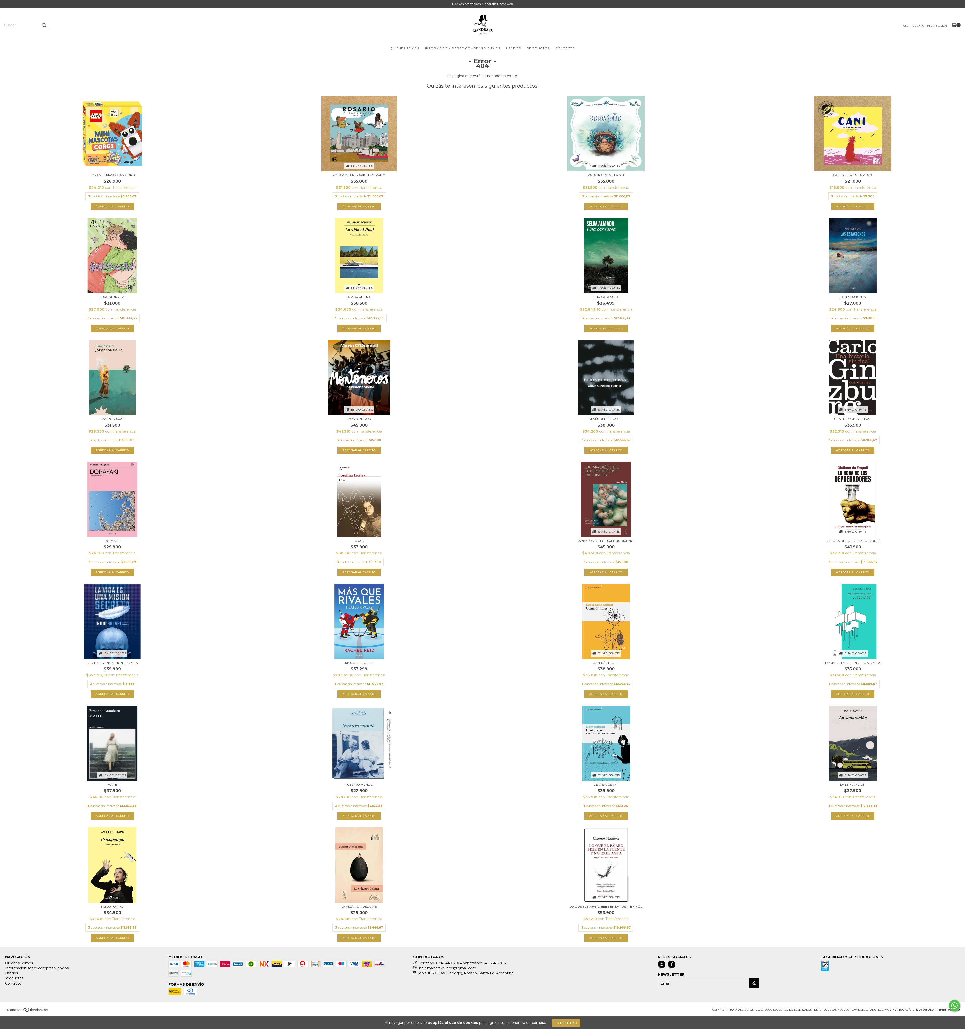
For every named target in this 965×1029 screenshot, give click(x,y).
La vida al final (359, 297)
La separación (852, 784)
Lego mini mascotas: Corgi (112, 175)
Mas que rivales (359, 663)
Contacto (565, 48)
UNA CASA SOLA (606, 297)
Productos (538, 48)
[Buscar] (44, 25)
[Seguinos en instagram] (661, 964)
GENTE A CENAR (606, 784)
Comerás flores (605, 663)
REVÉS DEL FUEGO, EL (606, 419)
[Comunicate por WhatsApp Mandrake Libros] (954, 1005)
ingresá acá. (901, 1009)
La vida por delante (359, 906)
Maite (112, 784)
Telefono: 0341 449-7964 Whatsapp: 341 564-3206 (462, 963)
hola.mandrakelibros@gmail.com (447, 968)
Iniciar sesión (937, 25)
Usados (513, 48)
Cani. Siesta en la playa (853, 175)
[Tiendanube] (27, 1011)
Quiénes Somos (404, 48)
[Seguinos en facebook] (672, 964)
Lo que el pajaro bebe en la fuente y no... (606, 906)
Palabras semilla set (606, 175)
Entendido (566, 1023)
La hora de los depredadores (853, 541)
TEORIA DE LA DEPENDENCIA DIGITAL (852, 663)
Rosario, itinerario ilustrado (358, 175)
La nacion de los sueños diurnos (606, 541)
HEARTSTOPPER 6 (112, 297)
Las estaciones (853, 297)
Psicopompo (112, 906)
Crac (359, 541)
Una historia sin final (852, 419)
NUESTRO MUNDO (359, 784)
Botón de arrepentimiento (938, 1009)
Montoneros (359, 419)
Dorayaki (112, 541)
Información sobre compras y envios (462, 48)
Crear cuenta (913, 25)
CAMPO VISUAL (112, 419)
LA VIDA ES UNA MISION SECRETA (112, 663)
